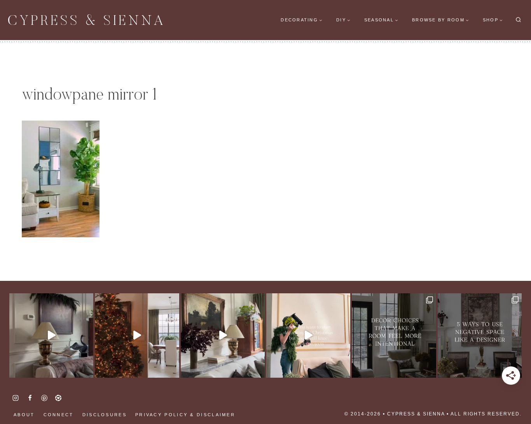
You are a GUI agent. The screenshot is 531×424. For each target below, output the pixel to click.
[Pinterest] (44, 398)
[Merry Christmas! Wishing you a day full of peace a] (51, 335)
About (24, 414)
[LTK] (58, 398)
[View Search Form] (518, 20)
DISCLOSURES (104, 414)
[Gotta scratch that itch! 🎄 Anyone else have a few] (308, 335)
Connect (59, 414)
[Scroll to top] (19, 393)
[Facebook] (30, 398)
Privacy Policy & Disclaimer (185, 414)
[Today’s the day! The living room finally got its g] (223, 335)
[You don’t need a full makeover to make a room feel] (394, 335)
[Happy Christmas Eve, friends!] (137, 335)
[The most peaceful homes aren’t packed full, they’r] (480, 335)
